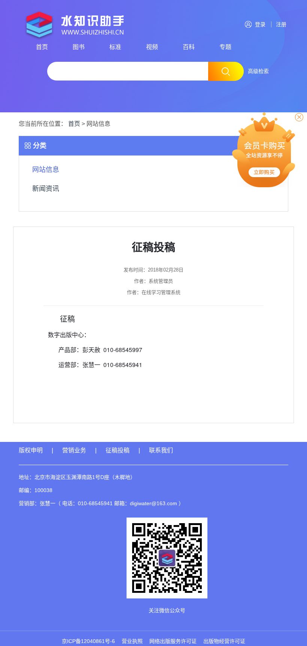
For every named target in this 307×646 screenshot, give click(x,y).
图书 (79, 47)
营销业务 (74, 450)
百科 (189, 47)
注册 (279, 24)
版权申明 (31, 450)
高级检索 (258, 71)
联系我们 (161, 450)
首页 (42, 47)
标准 (115, 47)
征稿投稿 (118, 450)
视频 (152, 47)
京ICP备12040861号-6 (88, 641)
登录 (260, 24)
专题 (225, 47)
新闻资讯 (45, 188)
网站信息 (45, 169)
